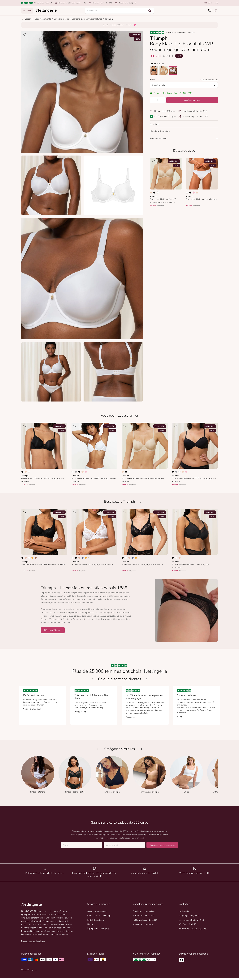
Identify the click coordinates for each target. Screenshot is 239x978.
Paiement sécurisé (158, 138)
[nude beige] (163, 70)
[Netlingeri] (46, 11)
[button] (119, 11)
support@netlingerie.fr (189, 915)
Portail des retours (95, 920)
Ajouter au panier (192, 100)
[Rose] (194, 192)
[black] (154, 70)
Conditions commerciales (144, 911)
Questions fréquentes (96, 911)
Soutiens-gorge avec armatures (87, 18)
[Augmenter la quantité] (163, 100)
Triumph (109, 18)
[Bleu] (82, 558)
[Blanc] (158, 192)
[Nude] (151, 192)
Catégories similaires (119, 749)
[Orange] (32, 558)
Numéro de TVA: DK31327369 (193, 928)
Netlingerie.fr (32, 970)
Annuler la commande (143, 924)
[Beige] (26, 558)
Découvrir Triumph (52, 630)
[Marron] (36, 558)
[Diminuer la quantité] (152, 100)
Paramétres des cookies (143, 915)
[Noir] (154, 192)
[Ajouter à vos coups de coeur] (24, 34)
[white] (173, 70)
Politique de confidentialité (145, 920)
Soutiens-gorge (61, 18)
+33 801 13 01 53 (187, 924)
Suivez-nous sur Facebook (33, 941)
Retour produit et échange (99, 915)
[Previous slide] (92, 679)
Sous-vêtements (43, 18)
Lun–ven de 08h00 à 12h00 (191, 920)
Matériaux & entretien (160, 131)
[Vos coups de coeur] (209, 10)
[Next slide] (147, 679)
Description (155, 124)
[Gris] (76, 472)
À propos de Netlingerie (98, 928)
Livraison (91, 924)
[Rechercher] (149, 10)
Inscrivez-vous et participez (162, 845)
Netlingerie (184, 911)
